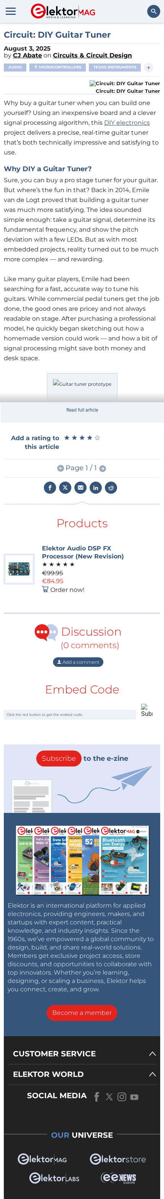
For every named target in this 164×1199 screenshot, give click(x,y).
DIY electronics (127, 122)
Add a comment (80, 662)
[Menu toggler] (10, 11)
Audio (15, 67)
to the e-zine (85, 758)
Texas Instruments (114, 67)
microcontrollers (59, 67)
